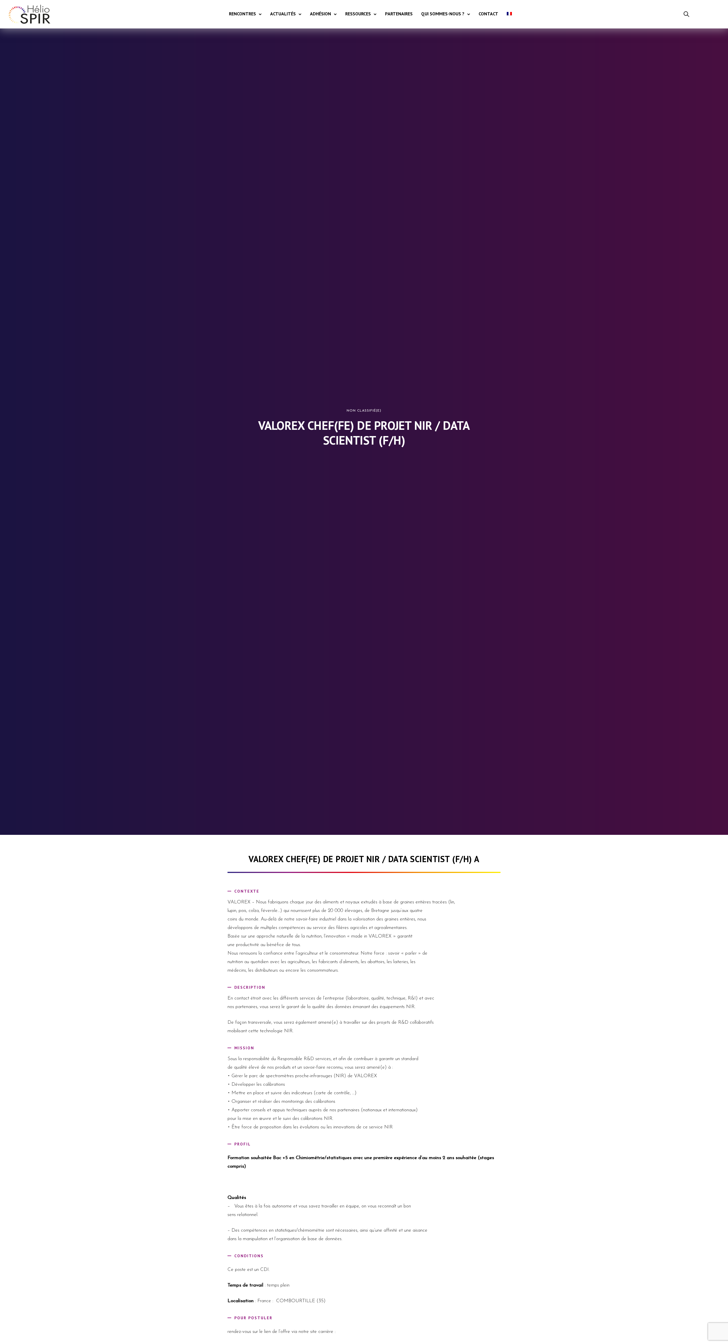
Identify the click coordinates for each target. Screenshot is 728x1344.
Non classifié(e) (364, 410)
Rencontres (242, 13)
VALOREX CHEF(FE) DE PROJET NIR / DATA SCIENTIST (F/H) (364, 433)
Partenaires (399, 13)
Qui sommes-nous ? (442, 13)
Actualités (283, 13)
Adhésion (320, 13)
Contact (488, 13)
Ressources (358, 13)
